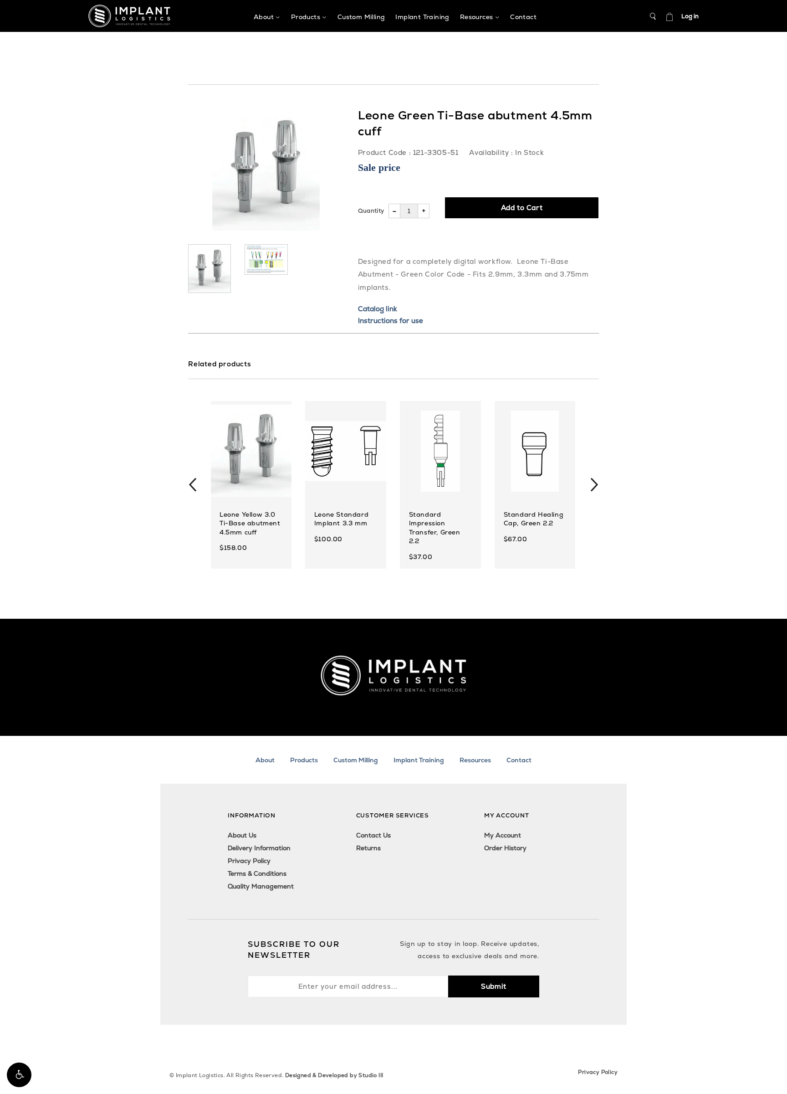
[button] (19, 1075)
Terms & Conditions (257, 873)
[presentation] (192, 484)
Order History (505, 848)
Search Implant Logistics (653, 16)
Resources (475, 760)
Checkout (669, 16)
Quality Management (261, 886)
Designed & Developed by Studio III (334, 1075)
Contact (518, 760)
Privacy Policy (249, 861)
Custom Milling (355, 760)
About (265, 760)
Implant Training (419, 760)
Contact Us (373, 835)
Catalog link (377, 308)
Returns (368, 848)
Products (304, 760)
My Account (502, 835)
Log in (690, 16)
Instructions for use (390, 320)
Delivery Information (259, 848)
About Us (242, 835)
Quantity (371, 211)
